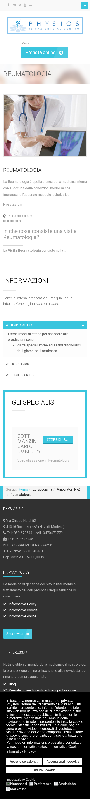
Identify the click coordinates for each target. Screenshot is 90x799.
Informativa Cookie (23, 610)
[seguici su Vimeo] (35, 5)
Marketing (18, 789)
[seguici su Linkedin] (30, 5)
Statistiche (67, 784)
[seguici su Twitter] (19, 5)
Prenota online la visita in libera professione (42, 690)
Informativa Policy (22, 604)
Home (23, 489)
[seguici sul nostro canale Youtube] (24, 5)
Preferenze (43, 784)
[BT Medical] (45, 23)
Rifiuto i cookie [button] (44, 770)
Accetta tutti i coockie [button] (63, 761)
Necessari (18, 784)
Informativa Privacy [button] (21, 751)
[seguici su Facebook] (8, 5)
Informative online (22, 616)
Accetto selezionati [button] (24, 761)
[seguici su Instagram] (13, 5)
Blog (12, 684)
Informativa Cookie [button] (65, 746)
